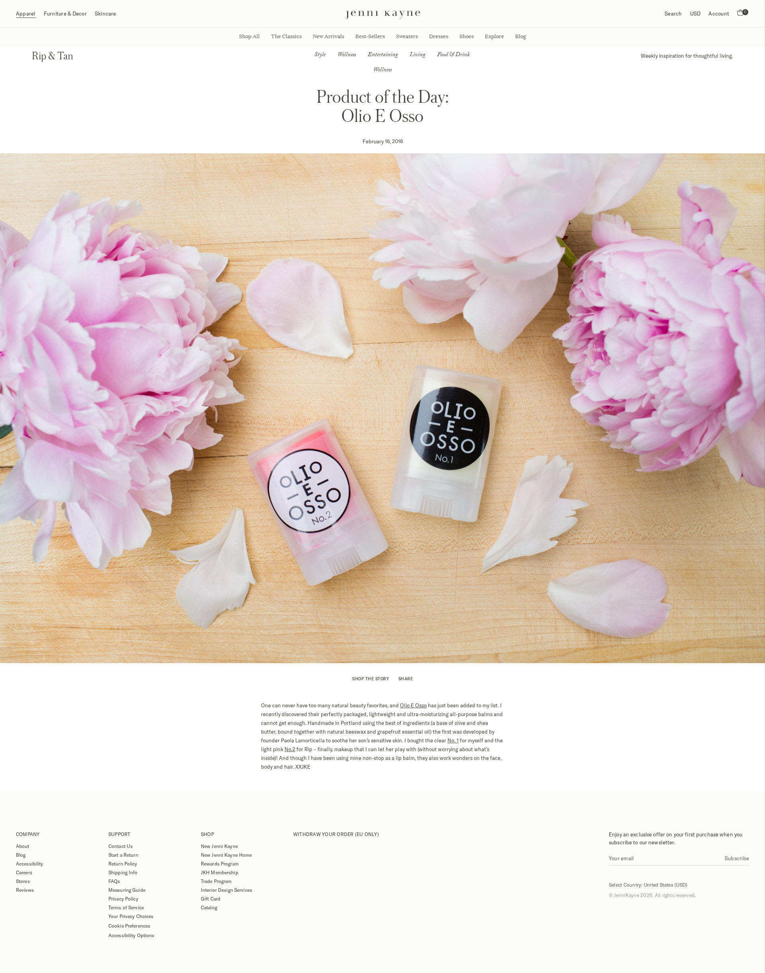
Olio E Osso (413, 705)
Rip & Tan (52, 55)
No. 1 (453, 740)
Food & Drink (453, 55)
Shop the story (370, 678)
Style (320, 55)
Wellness (346, 55)
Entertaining (383, 55)
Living (417, 55)
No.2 (289, 749)
